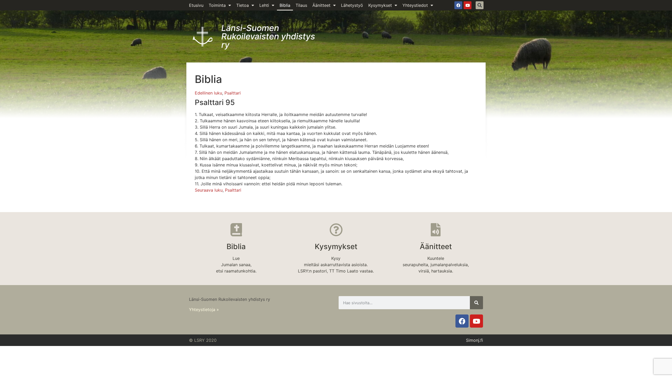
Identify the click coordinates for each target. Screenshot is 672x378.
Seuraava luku (209, 190)
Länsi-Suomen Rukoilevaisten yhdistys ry (268, 36)
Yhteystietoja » (204, 309)
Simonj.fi (474, 340)
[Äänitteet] (435, 229)
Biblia (285, 5)
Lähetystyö (352, 5)
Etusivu (196, 5)
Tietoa (242, 5)
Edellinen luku (208, 93)
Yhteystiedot (415, 5)
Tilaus (301, 5)
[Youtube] (467, 5)
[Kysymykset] (336, 229)
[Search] (476, 302)
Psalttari (232, 93)
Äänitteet (321, 5)
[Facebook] (458, 5)
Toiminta (217, 5)
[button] (480, 5)
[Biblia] (236, 229)
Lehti (264, 5)
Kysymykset (380, 5)
